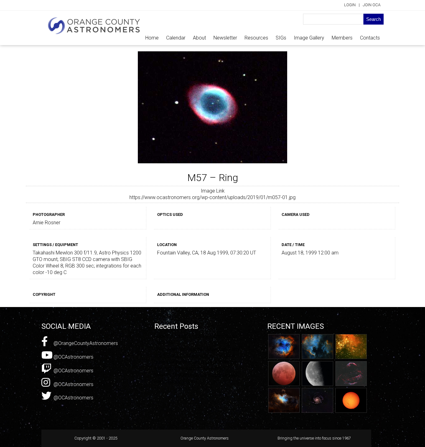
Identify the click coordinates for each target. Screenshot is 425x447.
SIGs (281, 38)
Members (342, 38)
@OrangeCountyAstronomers (85, 343)
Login (350, 4)
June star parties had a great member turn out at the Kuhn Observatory (195, 365)
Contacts (370, 38)
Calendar (175, 38)
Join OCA (372, 4)
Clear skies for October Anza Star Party (197, 349)
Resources (256, 38)
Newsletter (225, 38)
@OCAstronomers (72, 357)
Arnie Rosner (46, 223)
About (199, 38)
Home (152, 38)
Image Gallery (309, 38)
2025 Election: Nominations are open (194, 356)
